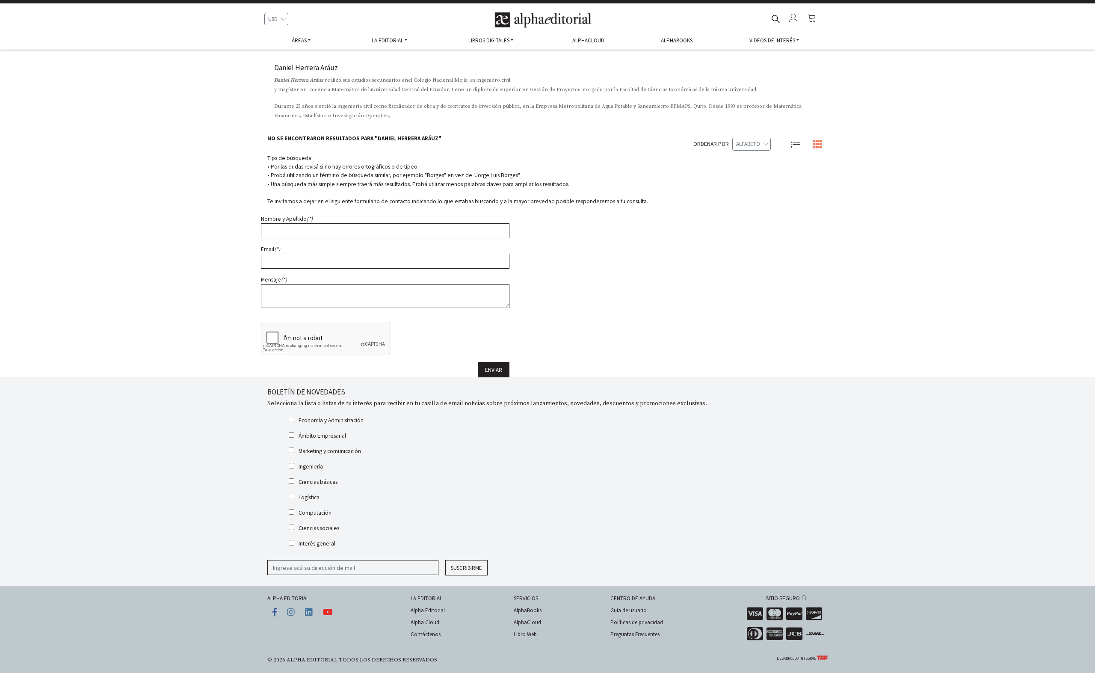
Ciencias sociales (319, 528)
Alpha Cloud (425, 622)
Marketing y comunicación (330, 451)
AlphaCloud (527, 622)
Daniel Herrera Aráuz (306, 67)
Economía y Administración (331, 420)
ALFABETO (748, 144)
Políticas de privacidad (636, 622)
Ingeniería (311, 466)
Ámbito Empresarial (322, 435)
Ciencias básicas (318, 482)
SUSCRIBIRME (466, 568)
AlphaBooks (528, 610)
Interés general (317, 543)
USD (273, 19)
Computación (315, 512)
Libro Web (525, 634)
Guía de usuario (628, 610)
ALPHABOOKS (677, 40)
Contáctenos (426, 634)
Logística (309, 497)
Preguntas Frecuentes (635, 634)
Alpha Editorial (428, 610)
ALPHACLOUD (588, 40)
